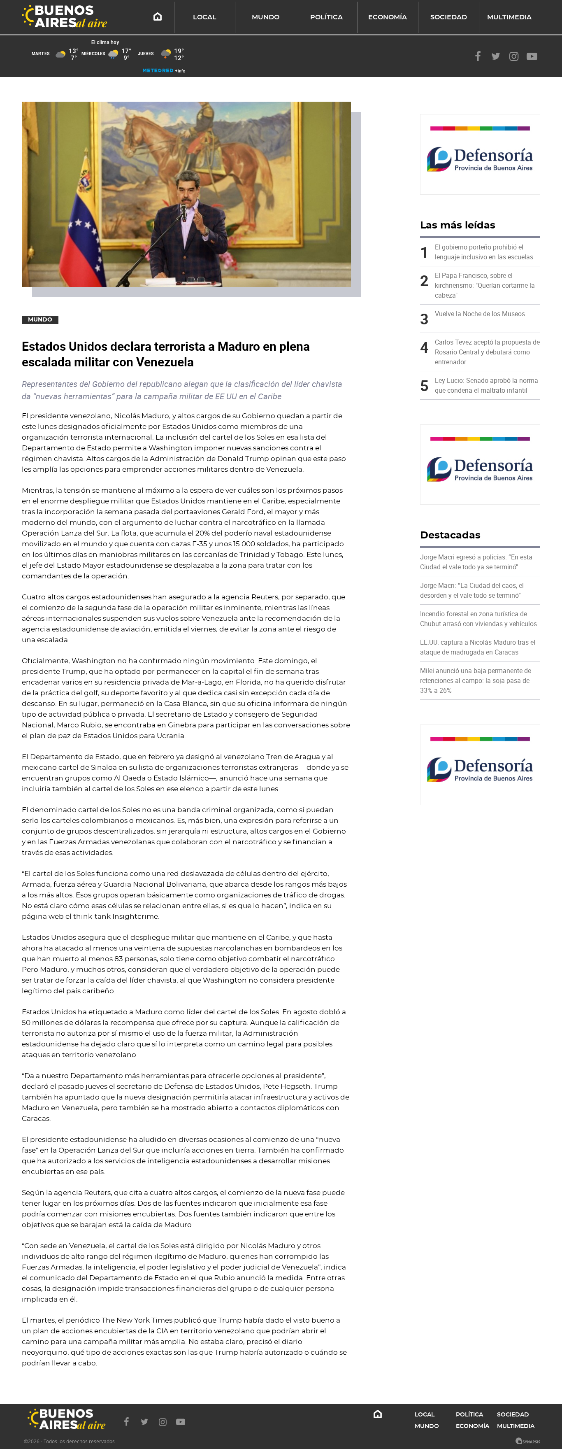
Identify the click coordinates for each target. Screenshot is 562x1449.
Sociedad (448, 17)
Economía (387, 17)
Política (326, 17)
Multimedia (509, 17)
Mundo (265, 17)
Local (204, 17)
